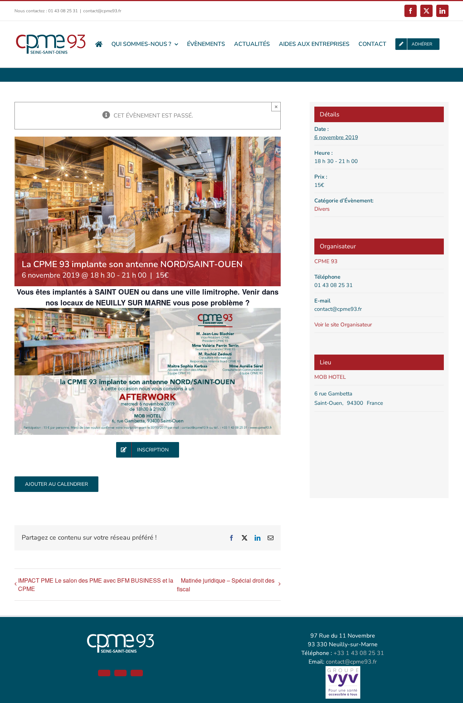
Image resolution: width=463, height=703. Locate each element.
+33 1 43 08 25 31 (359, 653)
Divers (322, 209)
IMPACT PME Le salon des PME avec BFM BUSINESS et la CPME (95, 584)
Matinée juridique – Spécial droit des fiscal (226, 584)
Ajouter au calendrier (56, 484)
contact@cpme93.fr (102, 11)
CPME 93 (325, 261)
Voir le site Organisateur (343, 324)
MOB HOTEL (330, 377)
